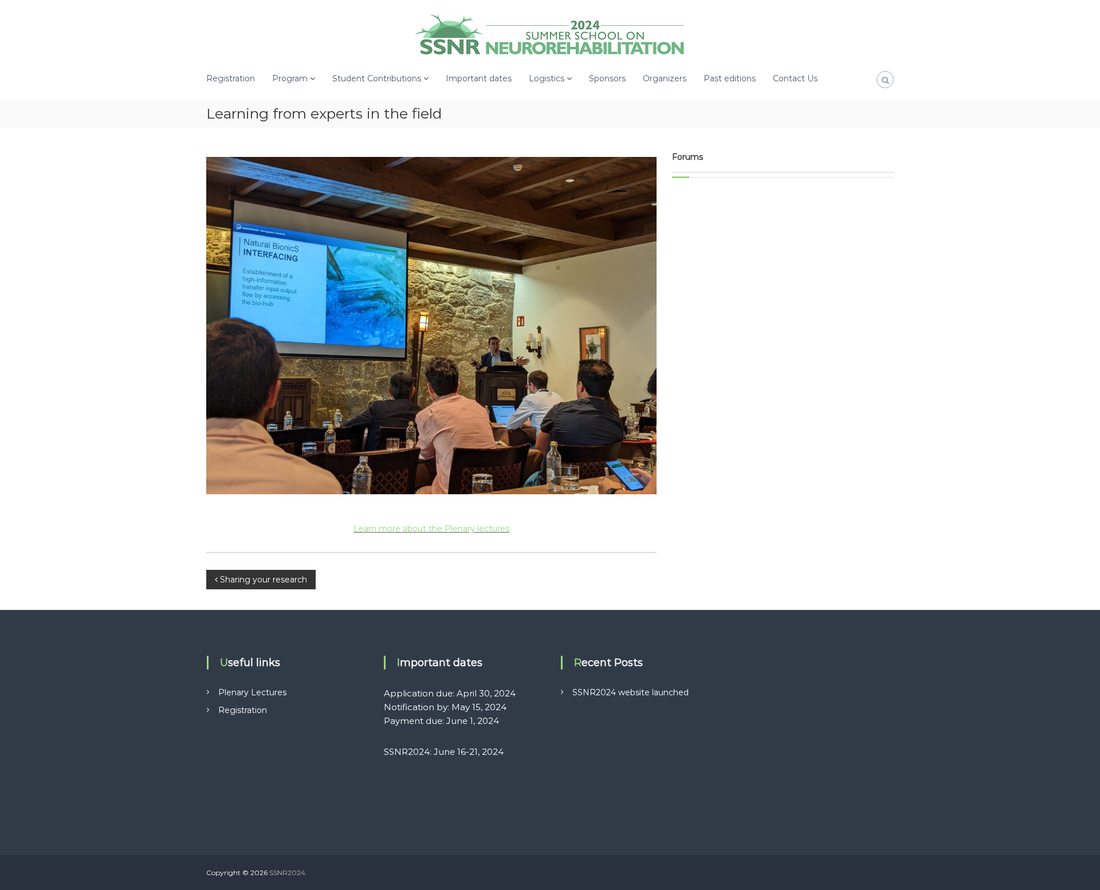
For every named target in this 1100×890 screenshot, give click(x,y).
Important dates (479, 78)
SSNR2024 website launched (630, 692)
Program (290, 78)
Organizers (664, 78)
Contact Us (795, 78)
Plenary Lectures (252, 692)
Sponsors (607, 78)
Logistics (546, 78)
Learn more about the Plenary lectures (431, 528)
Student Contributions (376, 78)
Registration (230, 78)
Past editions (730, 78)
